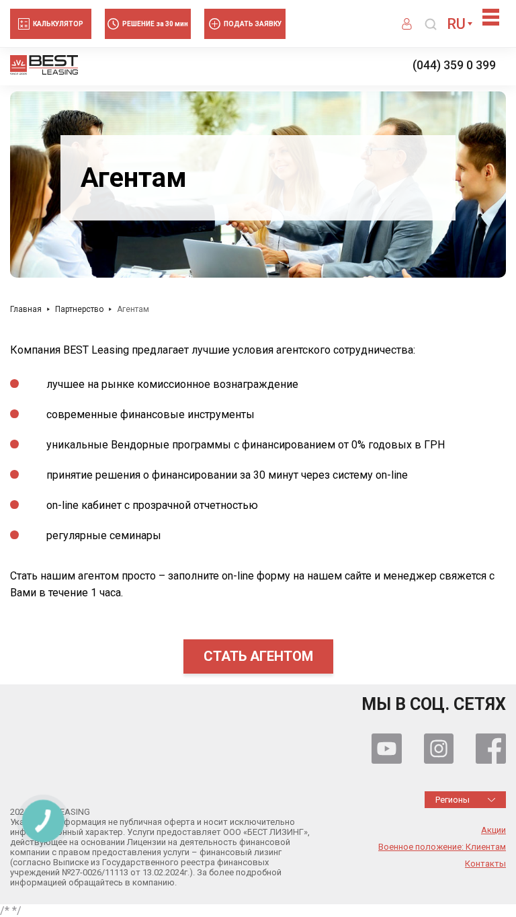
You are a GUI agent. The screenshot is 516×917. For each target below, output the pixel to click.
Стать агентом (258, 656)
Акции (493, 830)
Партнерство (79, 309)
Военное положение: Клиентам (442, 847)
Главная (26, 309)
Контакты (485, 864)
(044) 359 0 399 (454, 65)
